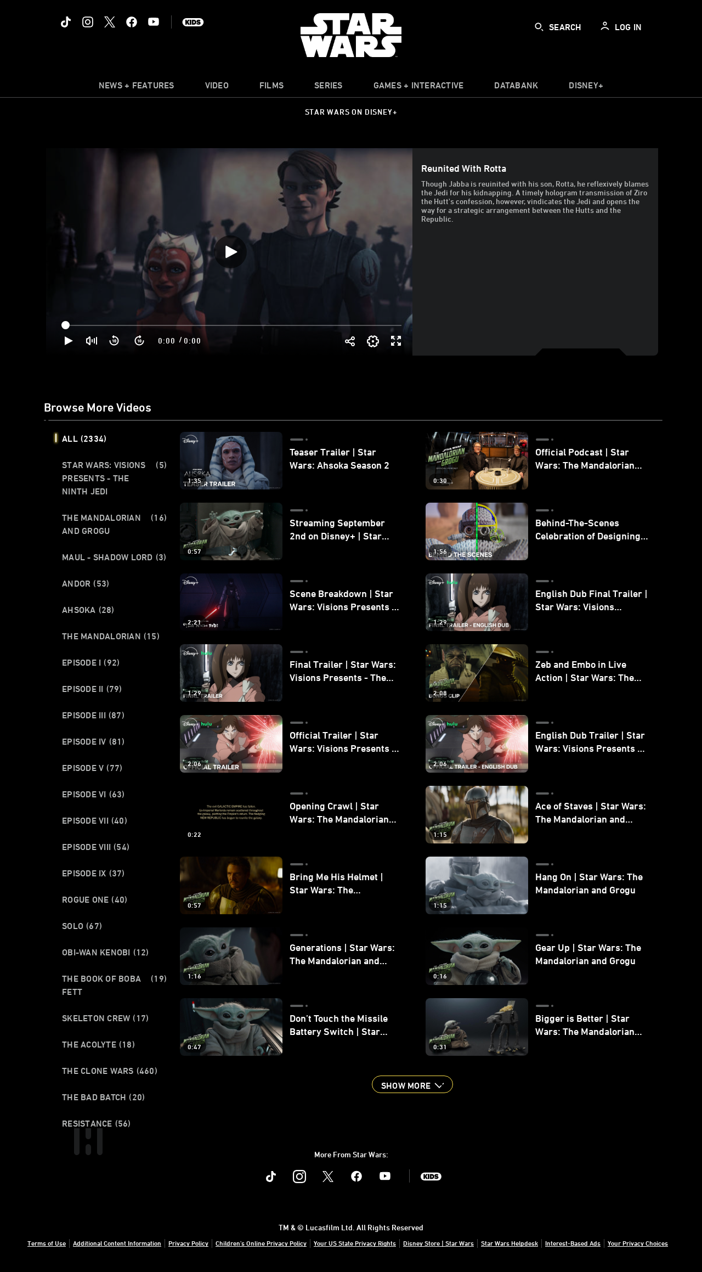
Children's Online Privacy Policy (261, 1243)
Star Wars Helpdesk (509, 1243)
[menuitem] (217, 88)
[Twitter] (109, 21)
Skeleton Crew (105, 1018)
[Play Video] (230, 252)
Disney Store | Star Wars (438, 1243)
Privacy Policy (188, 1243)
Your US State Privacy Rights (355, 1243)
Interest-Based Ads (573, 1243)
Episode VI (93, 794)
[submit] (539, 27)
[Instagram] (87, 21)
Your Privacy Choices (638, 1243)
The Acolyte (98, 1044)
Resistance (96, 1123)
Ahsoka (88, 610)
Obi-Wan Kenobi (105, 952)
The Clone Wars (109, 1071)
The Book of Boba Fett (114, 985)
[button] (114, 341)
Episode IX (93, 873)
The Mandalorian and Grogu (114, 524)
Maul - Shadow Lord (114, 557)
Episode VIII (95, 847)
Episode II (92, 689)
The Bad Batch (103, 1097)
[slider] (232, 325)
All (84, 438)
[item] (136, 88)
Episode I (91, 662)
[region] (230, 252)
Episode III (93, 715)
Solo (82, 926)
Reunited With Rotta (463, 167)
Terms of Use (46, 1243)
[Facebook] (131, 21)
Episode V (92, 768)
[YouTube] (153, 21)
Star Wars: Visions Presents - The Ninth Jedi (114, 478)
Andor (85, 583)
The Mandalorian (111, 636)
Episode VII (94, 820)
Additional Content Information (117, 1243)
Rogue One (94, 899)
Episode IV (93, 741)
